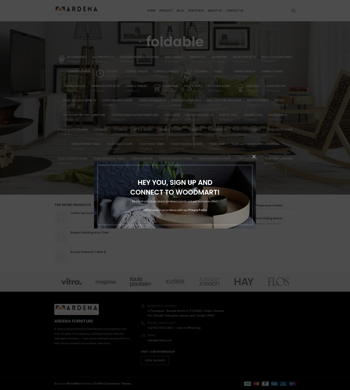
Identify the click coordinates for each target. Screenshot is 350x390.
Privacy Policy (197, 210)
